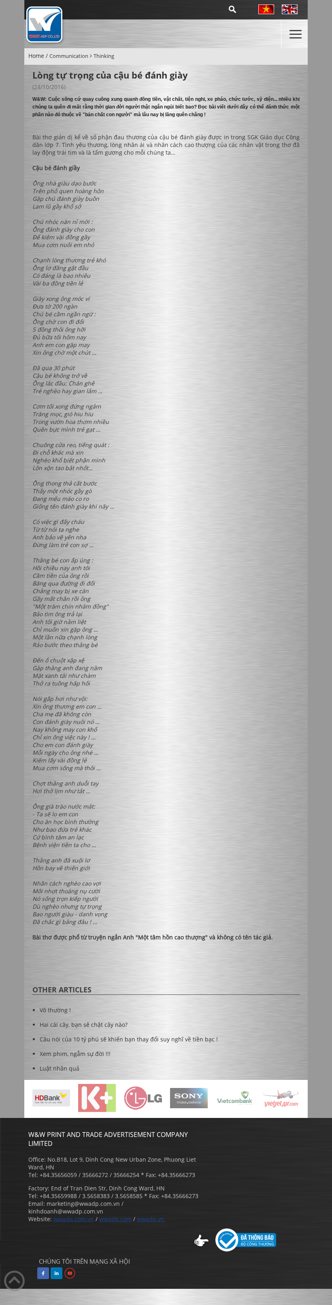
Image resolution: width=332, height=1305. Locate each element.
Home (36, 56)
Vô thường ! (55, 1010)
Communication (68, 56)
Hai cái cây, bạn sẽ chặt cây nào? (84, 1024)
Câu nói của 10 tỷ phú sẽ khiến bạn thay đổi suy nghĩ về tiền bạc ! (129, 1039)
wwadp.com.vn (73, 1219)
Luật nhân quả (59, 1068)
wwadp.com (115, 1219)
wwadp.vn (151, 1219)
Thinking (104, 56)
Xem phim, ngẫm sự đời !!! (75, 1054)
